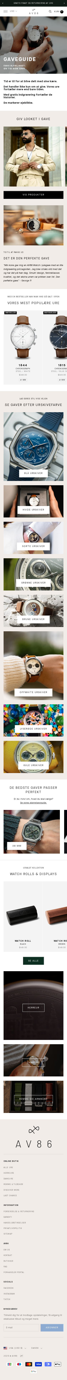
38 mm (16, 846)
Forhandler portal (14, 1272)
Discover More (11, 1190)
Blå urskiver (33, 473)
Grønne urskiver (33, 583)
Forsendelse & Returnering (19, 1211)
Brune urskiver (33, 619)
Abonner (52, 1327)
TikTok (7, 1299)
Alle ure (8, 1167)
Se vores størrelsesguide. (33, 803)
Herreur (33, 1008)
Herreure (9, 1173)
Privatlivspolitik (13, 1228)
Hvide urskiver (33, 510)
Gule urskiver (33, 765)
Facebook (9, 1288)
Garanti (8, 1217)
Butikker (8, 1261)
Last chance (10, 1196)
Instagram (9, 1294)
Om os (7, 1250)
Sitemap (8, 1234)
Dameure (33, 1062)
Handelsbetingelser (15, 1223)
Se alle (33, 961)
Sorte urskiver (33, 546)
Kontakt (8, 1255)
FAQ (5, 1267)
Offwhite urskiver (33, 692)
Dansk (35, 1348)
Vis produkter (33, 195)
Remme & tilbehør (13, 1184)
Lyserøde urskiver (33, 729)
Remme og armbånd (33, 1099)
